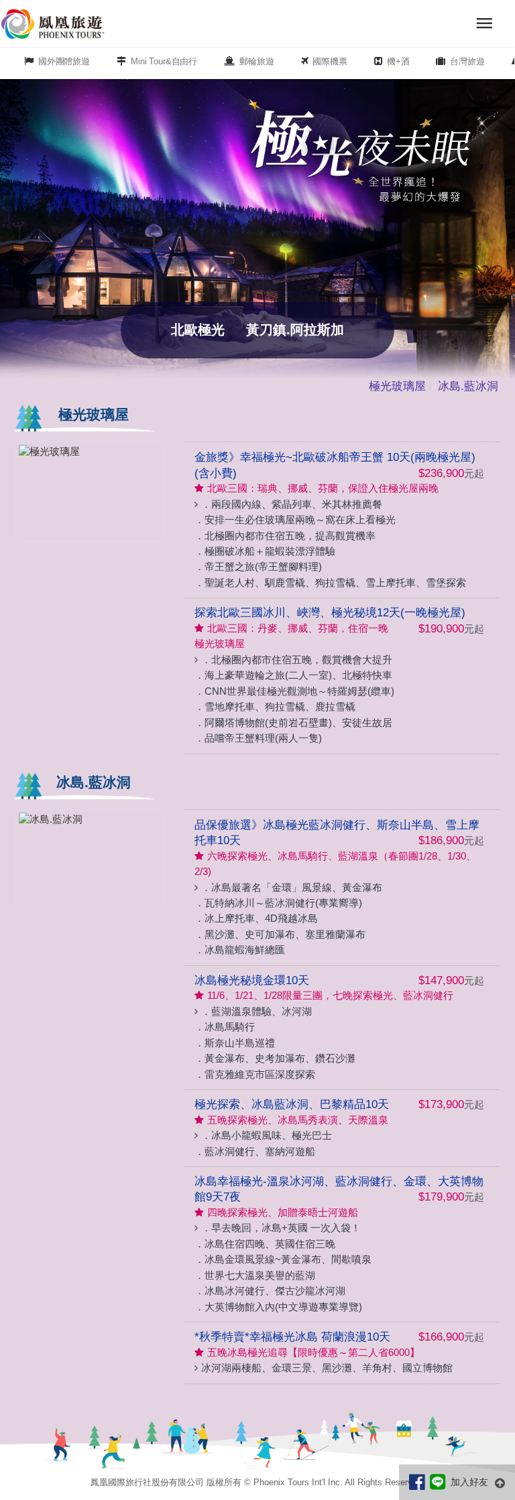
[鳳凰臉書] (419, 1481)
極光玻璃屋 (397, 386)
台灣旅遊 (467, 61)
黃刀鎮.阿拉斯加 (295, 329)
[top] (501, 1482)
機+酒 (398, 61)
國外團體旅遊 (64, 61)
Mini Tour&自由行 (164, 61)
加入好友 (469, 1481)
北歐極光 (198, 329)
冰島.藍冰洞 (468, 386)
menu (484, 23)
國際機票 (329, 61)
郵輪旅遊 (256, 61)
